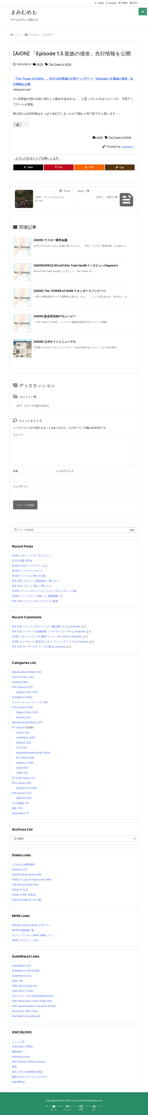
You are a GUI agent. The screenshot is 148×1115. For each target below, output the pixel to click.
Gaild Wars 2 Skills (22, 990)
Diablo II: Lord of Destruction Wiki (31, 879)
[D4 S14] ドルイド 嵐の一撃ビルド (32, 585)
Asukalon (127, 146)
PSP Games (21, 792)
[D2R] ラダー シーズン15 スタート (31, 555)
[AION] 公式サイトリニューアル (55, 341)
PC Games (33, 34)
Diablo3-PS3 (26, 787)
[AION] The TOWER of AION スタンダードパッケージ (70, 291)
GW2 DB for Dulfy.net (24, 985)
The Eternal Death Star (25, 884)
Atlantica (24, 762)
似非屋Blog (18, 1081)
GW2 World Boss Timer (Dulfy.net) (32, 1000)
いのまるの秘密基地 (23, 864)
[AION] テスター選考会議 (50, 240)
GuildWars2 (22, 697)
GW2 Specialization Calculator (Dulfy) (34, 1005)
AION (50, 34)
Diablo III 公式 (20, 889)
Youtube (112, 3)
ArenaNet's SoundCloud (26, 1016)
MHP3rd (24, 798)
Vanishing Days (21, 1056)
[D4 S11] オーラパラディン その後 (31, 646)
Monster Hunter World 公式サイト (31, 925)
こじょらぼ (18, 1041)
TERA (22, 772)
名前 (15, 470)
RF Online (25, 757)
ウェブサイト (20, 486)
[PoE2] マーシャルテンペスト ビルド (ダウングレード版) (44, 590)
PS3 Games (21, 782)
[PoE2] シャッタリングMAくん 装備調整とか (37, 595)
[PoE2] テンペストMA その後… (29, 575)
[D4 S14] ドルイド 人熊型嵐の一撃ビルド (35, 580)
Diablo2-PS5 (27, 692)
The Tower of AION (60, 64)
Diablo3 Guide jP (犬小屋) (27, 899)
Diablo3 (23, 742)
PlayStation (20, 813)
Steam (22, 732)
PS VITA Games (23, 777)
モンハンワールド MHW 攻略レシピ (32, 935)
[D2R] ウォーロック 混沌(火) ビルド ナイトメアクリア (43, 641)
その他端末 (20, 803)
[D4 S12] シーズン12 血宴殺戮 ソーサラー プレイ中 (41, 631)
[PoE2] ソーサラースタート (27, 570)
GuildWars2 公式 (21, 965)
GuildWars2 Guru (21, 975)
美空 (14, 1066)
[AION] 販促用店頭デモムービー (55, 316)
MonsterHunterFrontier (33, 752)
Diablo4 (20, 682)
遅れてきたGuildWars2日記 (27, 1071)
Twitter (100, 3)
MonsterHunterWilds (26, 671)
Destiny (23, 717)
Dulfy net (17, 980)
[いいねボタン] (17, 124)
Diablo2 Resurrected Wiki (27, 874)
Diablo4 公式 (19, 869)
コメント (18, 434)
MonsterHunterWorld (27, 722)
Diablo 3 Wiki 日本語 (24, 894)
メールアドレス (64, 470)
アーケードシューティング (30, 702)
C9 (21, 747)
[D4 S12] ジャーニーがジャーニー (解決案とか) (39, 626)
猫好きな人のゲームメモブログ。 (31, 1076)
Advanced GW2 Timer (25, 1010)
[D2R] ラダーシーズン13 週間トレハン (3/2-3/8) (40, 636)
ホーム (16, 34)
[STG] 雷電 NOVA (22, 560)
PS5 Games (22, 687)
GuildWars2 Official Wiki (26, 970)
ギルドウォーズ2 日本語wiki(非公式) (32, 995)
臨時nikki (17, 1051)
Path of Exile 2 (23, 676)
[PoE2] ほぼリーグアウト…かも (30, 565)
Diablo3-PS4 (27, 712)
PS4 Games (22, 707)
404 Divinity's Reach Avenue (28, 1061)
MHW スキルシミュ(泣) (25, 940)
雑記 (17, 808)
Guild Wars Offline (22, 1046)
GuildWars (25, 737)
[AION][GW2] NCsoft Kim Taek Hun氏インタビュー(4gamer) (76, 265)
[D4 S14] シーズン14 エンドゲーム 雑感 (35, 600)
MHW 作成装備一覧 (23, 930)
